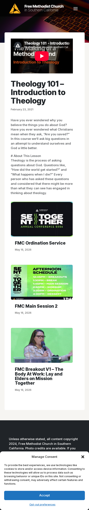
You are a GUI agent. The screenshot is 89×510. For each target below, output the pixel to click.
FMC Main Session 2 (36, 306)
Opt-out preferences (42, 504)
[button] (83, 457)
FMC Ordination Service (40, 243)
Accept (44, 495)
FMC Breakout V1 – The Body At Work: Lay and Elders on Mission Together (39, 376)
